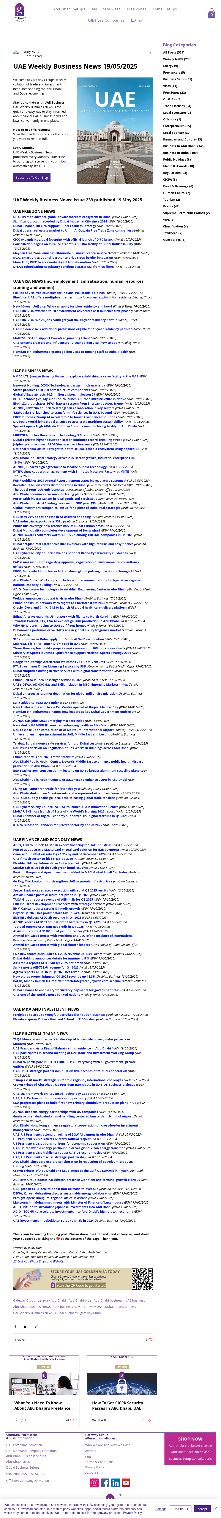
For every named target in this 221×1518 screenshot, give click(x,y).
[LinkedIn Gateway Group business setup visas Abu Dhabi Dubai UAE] (115, 1483)
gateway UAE (93, 1306)
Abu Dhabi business (108, 1300)
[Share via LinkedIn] (26, 1326)
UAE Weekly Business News (33, 1313)
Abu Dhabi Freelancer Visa (190, 1452)
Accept (202, 1509)
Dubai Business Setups (22, 1467)
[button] (69, 9)
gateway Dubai (91, 1313)
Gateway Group (24, 1300)
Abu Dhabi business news (32, 1306)
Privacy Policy (94, 1467)
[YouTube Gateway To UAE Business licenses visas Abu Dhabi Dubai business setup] (126, 1483)
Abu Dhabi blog (80, 1300)
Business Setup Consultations (190, 1458)
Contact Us (93, 1473)
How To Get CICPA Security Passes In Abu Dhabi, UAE (117, 1405)
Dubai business (66, 1313)
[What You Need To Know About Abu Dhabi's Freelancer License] (44, 1375)
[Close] (215, 1509)
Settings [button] (160, 1509)
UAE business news (67, 1306)
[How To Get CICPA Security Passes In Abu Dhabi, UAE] (122, 1375)
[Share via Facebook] (15, 1326)
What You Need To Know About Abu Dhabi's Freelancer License (43, 1405)
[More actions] (150, 53)
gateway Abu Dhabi (52, 1300)
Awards (90, 1451)
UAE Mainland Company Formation (31, 1451)
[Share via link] (36, 1326)
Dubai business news (120, 1306)
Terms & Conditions (99, 1462)
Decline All (181, 1509)
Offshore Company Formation (27, 1481)
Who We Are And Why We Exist (107, 1445)
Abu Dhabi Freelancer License (190, 1446)
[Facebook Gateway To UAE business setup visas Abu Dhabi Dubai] (105, 1483)
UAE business (135, 1300)
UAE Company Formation (24, 1445)
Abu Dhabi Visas (18, 1462)
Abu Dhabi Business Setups (26, 1456)
